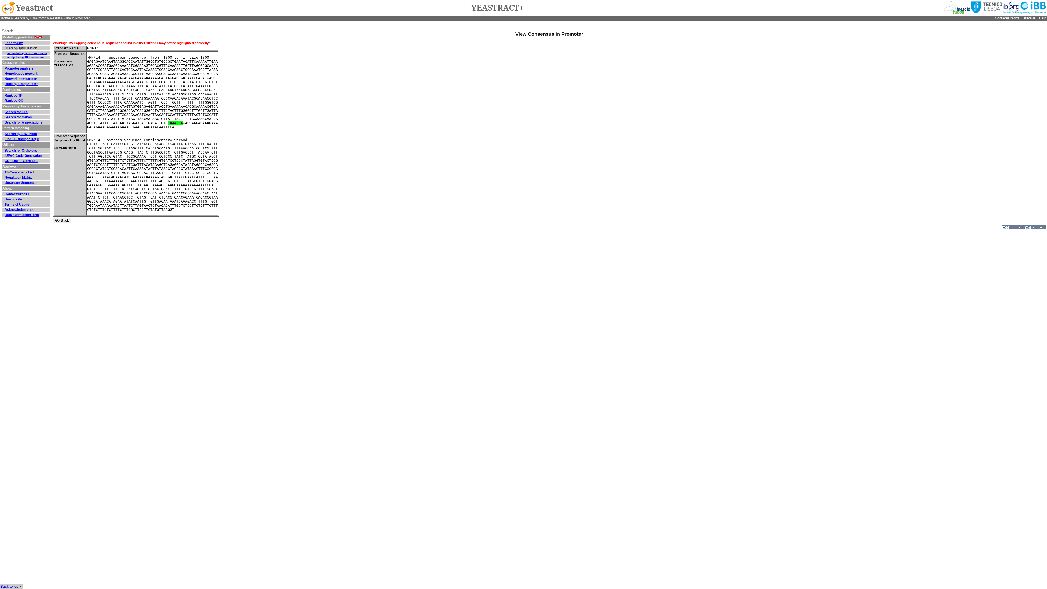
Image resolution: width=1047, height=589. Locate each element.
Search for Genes (18, 117)
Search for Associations (23, 122)
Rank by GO (14, 101)
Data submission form (22, 215)
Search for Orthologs (21, 150)
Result (55, 18)
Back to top (10, 586)
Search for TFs (16, 112)
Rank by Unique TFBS (21, 84)
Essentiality (14, 43)
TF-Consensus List (19, 172)
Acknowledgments (19, 210)
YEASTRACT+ (497, 8)
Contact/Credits (1007, 18)
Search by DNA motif (30, 18)
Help (1042, 18)
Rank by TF (13, 95)
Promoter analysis (19, 68)
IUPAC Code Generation (23, 156)
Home (5, 18)
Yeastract (34, 8)
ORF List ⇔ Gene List (21, 161)
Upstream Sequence (21, 183)
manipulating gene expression (27, 53)
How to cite (13, 199)
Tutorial (1029, 18)
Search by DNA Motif (21, 134)
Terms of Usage (17, 204)
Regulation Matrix (18, 177)
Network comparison (21, 79)
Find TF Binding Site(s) (22, 139)
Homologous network (21, 74)
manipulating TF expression (25, 57)
